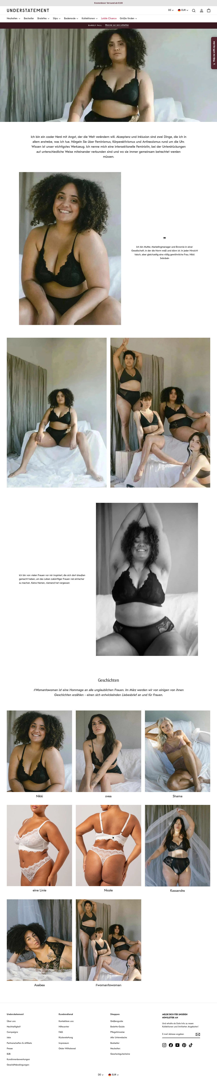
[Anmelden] (198, 1034)
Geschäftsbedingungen (18, 1065)
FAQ (61, 1032)
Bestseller (114, 1043)
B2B (9, 1054)
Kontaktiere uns (66, 1021)
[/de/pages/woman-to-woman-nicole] (108, 845)
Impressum (64, 1043)
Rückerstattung (66, 1037)
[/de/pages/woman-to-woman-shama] (177, 751)
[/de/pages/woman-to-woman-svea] (108, 751)
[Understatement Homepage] (28, 10)
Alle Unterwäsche (118, 1037)
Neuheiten (115, 1049)
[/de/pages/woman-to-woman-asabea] (39, 940)
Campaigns (12, 1032)
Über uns (11, 1021)
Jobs (9, 1037)
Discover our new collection (117, 25)
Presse (10, 1049)
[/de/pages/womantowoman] (108, 940)
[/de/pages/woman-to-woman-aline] (39, 845)
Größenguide (116, 1021)
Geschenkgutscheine (120, 1054)
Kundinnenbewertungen (18, 1059)
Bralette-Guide (117, 1027)
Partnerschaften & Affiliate (19, 1043)
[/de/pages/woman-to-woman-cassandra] (177, 846)
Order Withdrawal (67, 1049)
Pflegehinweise (117, 1032)
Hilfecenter (64, 1027)
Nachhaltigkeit (14, 1027)
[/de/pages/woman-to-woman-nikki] (39, 751)
